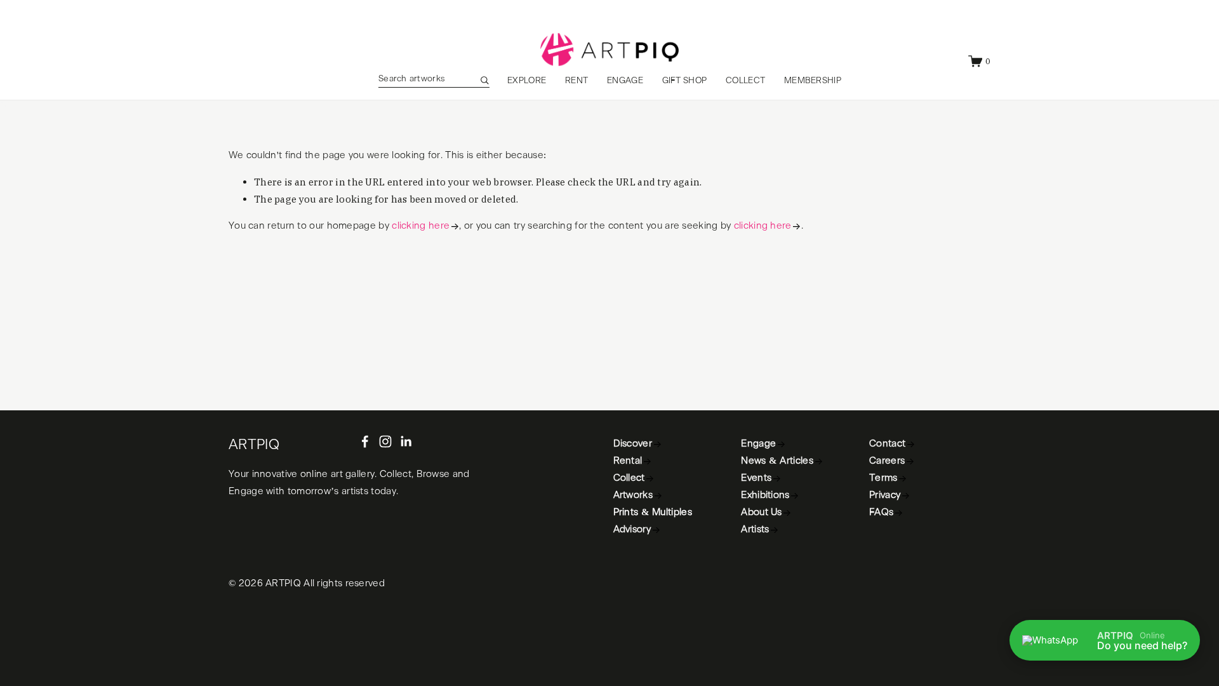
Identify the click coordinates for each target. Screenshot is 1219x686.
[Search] (484, 80)
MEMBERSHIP (812, 80)
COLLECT (745, 80)
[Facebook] (365, 441)
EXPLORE (526, 80)
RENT (576, 80)
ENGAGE (625, 80)
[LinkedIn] (405, 441)
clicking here (421, 226)
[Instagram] (385, 441)
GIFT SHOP (684, 80)
